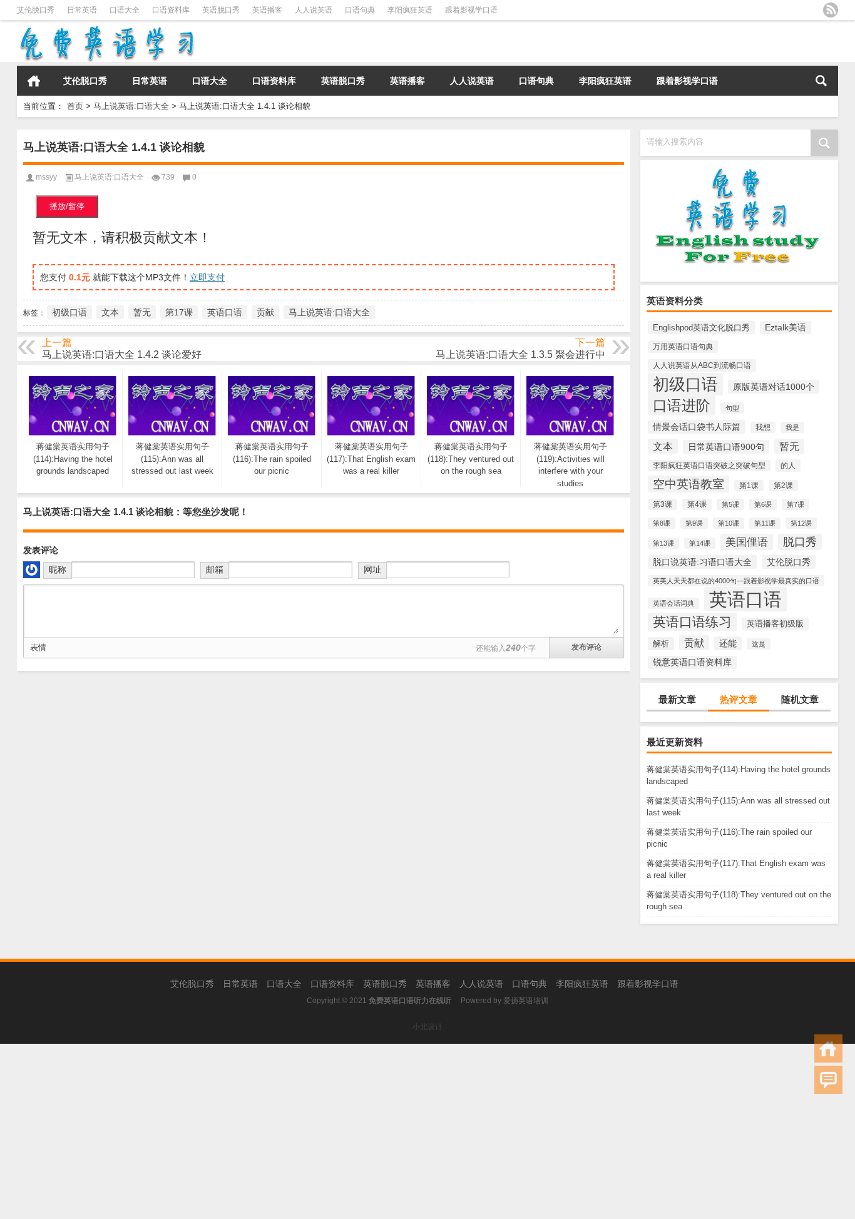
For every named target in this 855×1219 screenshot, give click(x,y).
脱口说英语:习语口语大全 (702, 562)
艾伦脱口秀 (35, 10)
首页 (34, 81)
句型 (732, 408)
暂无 (789, 446)
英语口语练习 (692, 622)
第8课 (661, 523)
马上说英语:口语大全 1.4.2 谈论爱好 (122, 354)
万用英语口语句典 (683, 346)
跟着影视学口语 (471, 10)
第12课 (801, 523)
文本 (663, 446)
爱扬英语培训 (525, 1000)
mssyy (46, 177)
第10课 (728, 523)
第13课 (663, 543)
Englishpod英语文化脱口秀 (701, 327)
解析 (661, 643)
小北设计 (427, 1027)
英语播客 (267, 10)
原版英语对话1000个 (773, 387)
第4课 (697, 504)
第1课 (749, 485)
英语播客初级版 (775, 624)
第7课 (795, 504)
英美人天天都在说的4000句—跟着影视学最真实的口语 (736, 580)
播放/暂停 (66, 206)
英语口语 (745, 599)
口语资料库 (171, 10)
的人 (788, 465)
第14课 (699, 543)
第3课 (662, 504)
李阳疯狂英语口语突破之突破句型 (709, 465)
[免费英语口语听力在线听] (106, 28)
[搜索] (821, 81)
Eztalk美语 (785, 327)
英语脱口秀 (221, 10)
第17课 (179, 312)
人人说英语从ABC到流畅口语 (702, 365)
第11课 (765, 523)
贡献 (694, 642)
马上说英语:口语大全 (131, 106)
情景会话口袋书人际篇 (696, 427)
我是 (792, 427)
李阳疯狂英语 (410, 10)
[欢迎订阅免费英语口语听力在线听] (830, 10)
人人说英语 (313, 10)
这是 (758, 644)
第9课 (694, 523)
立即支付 (207, 277)
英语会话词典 (673, 603)
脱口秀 (800, 542)
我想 (763, 427)
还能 (728, 643)
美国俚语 (746, 542)
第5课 (730, 504)
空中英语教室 (688, 484)
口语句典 (360, 10)
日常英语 (82, 10)
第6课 (763, 504)
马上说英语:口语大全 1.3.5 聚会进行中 (520, 354)
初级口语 (685, 384)
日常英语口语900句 (726, 447)
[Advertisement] (375, 1131)
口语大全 (125, 10)
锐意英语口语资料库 (692, 662)
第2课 (783, 485)
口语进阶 (681, 405)
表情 (38, 647)
